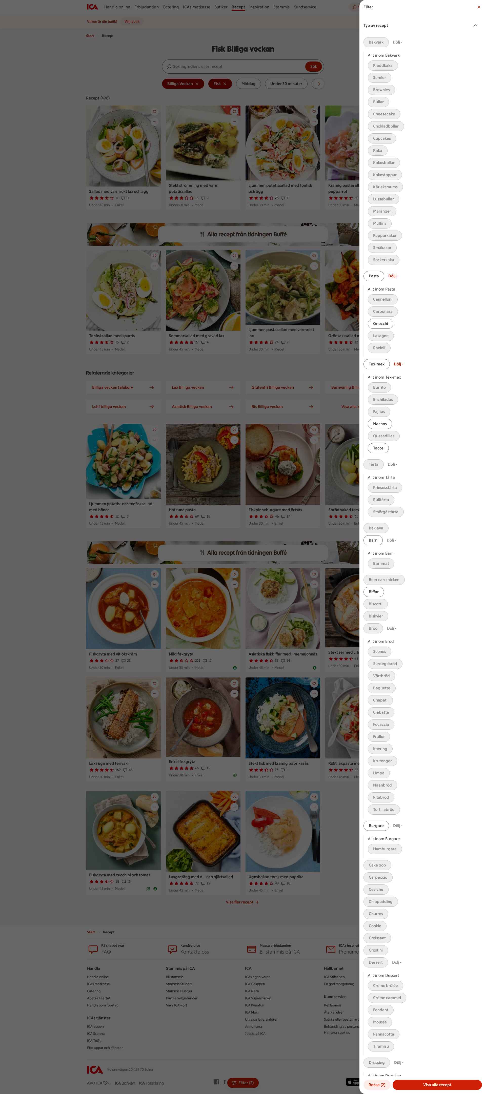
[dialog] (422, 547)
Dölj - (397, 42)
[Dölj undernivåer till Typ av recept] (476, 25)
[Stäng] (479, 7)
